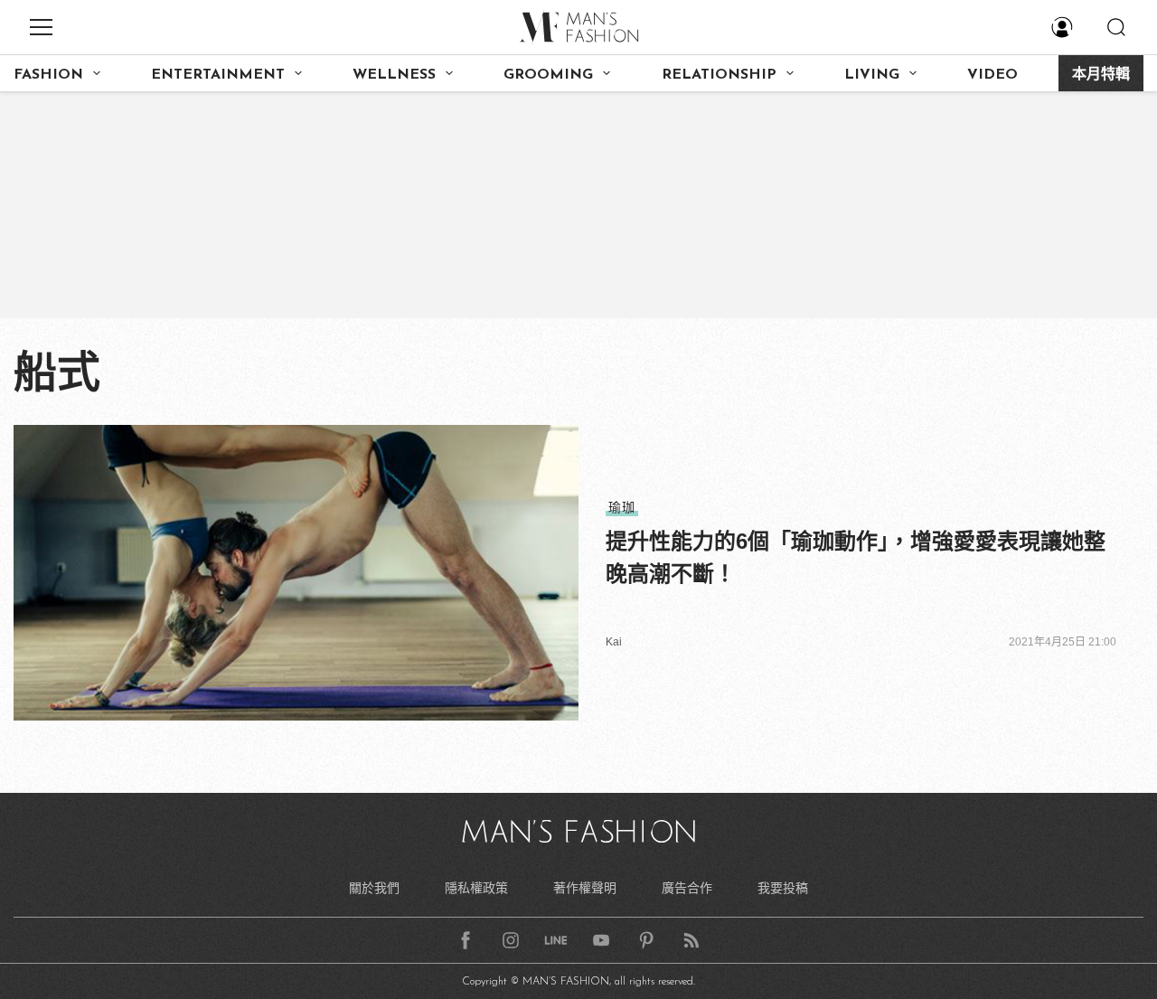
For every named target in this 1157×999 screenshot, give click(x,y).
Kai (614, 642)
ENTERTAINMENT (218, 75)
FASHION (48, 75)
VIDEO (992, 75)
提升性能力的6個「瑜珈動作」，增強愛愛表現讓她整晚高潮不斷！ (855, 557)
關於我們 (374, 888)
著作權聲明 (584, 888)
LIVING (871, 75)
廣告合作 (687, 888)
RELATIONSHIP (719, 75)
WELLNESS (394, 75)
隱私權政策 (476, 888)
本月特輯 (1101, 75)
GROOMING (548, 75)
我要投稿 (782, 888)
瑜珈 (621, 507)
